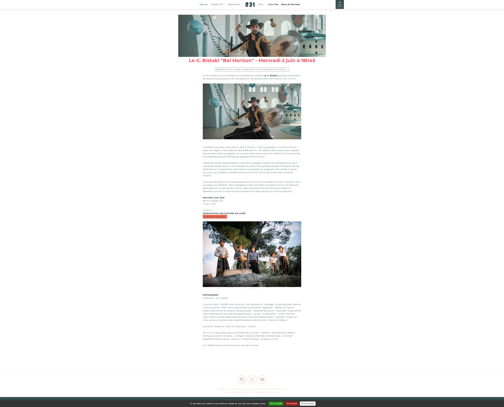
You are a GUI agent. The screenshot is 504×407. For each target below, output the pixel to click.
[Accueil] (250, 4)
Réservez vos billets (215, 217)
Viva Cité (273, 4)
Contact (240, 400)
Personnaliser (307, 403)
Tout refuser (291, 403)
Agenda (203, 4)
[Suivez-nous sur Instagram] (252, 379)
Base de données (290, 4)
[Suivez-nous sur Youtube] (262, 379)
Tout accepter (276, 403)
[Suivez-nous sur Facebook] (241, 379)
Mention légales (255, 400)
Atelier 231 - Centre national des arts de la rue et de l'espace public (252, 389)
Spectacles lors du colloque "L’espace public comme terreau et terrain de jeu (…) (252, 69)
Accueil (229, 400)
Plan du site (273, 400)
